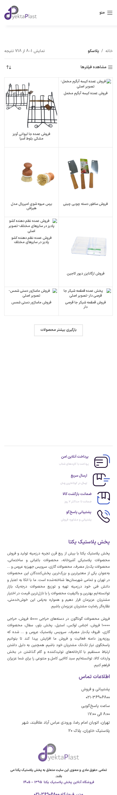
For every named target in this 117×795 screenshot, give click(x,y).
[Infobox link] (58, 461)
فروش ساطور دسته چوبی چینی (85, 204)
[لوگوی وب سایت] (20, 13)
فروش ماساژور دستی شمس (31, 302)
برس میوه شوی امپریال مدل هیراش (31, 206)
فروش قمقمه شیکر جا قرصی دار (85, 304)
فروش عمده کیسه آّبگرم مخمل (86, 93)
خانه (109, 51)
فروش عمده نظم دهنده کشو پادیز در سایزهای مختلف (31, 240)
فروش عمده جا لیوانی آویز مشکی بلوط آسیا (31, 136)
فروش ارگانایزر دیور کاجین (86, 273)
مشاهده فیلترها (93, 67)
